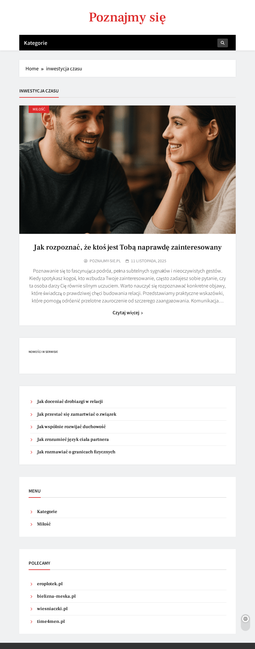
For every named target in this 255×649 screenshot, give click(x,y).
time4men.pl (51, 621)
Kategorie (35, 42)
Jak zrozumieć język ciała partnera (73, 439)
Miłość (39, 109)
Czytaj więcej (126, 312)
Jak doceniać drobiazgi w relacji (70, 401)
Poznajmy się (127, 17)
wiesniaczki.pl (52, 609)
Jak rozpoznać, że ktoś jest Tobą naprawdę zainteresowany (128, 247)
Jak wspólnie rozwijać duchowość (71, 427)
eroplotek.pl (50, 584)
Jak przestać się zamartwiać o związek (76, 414)
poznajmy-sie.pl (105, 260)
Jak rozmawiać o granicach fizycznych (76, 452)
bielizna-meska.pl (56, 596)
